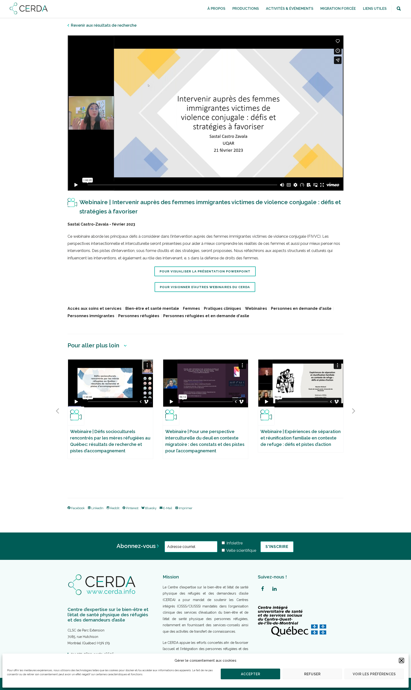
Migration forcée (338, 8)
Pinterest (131, 508)
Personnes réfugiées (138, 316)
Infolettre (234, 543)
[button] (401, 660)
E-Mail (167, 508)
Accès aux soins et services (95, 308)
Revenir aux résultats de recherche (104, 25)
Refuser (312, 674)
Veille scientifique (240, 550)
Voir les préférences (374, 674)
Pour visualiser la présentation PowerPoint (205, 271)
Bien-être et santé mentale (152, 308)
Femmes (191, 308)
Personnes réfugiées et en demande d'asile (206, 316)
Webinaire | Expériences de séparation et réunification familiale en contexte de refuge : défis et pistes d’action (300, 438)
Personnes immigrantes (91, 316)
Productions (245, 8)
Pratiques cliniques (222, 308)
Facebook (77, 508)
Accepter (250, 674)
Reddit (114, 508)
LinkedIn (97, 508)
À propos (216, 8)
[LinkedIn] (274, 589)
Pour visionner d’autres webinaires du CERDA (205, 287)
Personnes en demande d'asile (301, 308)
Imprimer (185, 508)
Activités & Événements (289, 8)
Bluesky (150, 508)
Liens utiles (375, 8)
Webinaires (256, 308)
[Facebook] (262, 589)
